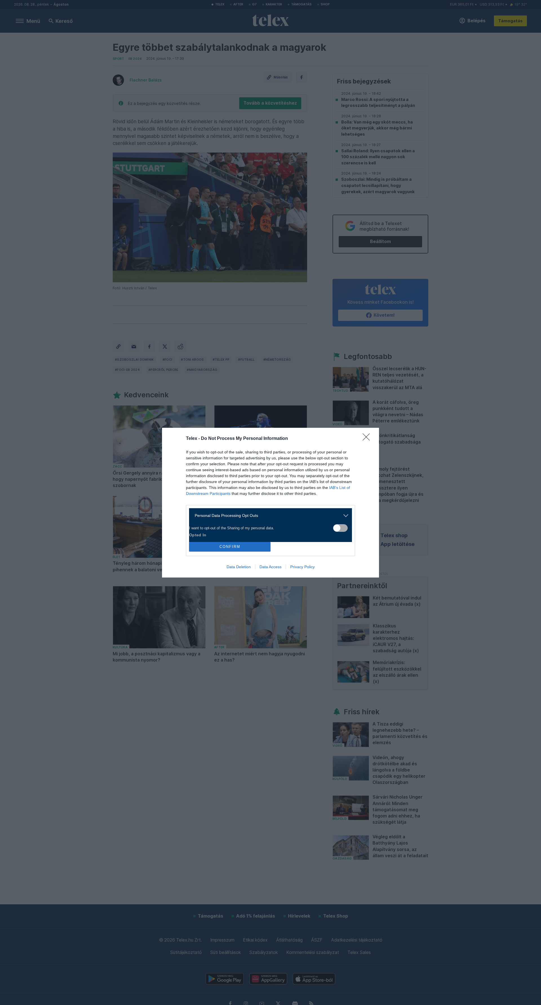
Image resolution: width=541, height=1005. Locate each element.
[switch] (340, 528)
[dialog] (270, 503)
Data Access (270, 567)
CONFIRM (229, 547)
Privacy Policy (302, 567)
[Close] (368, 438)
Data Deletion (239, 567)
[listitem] (268, 516)
